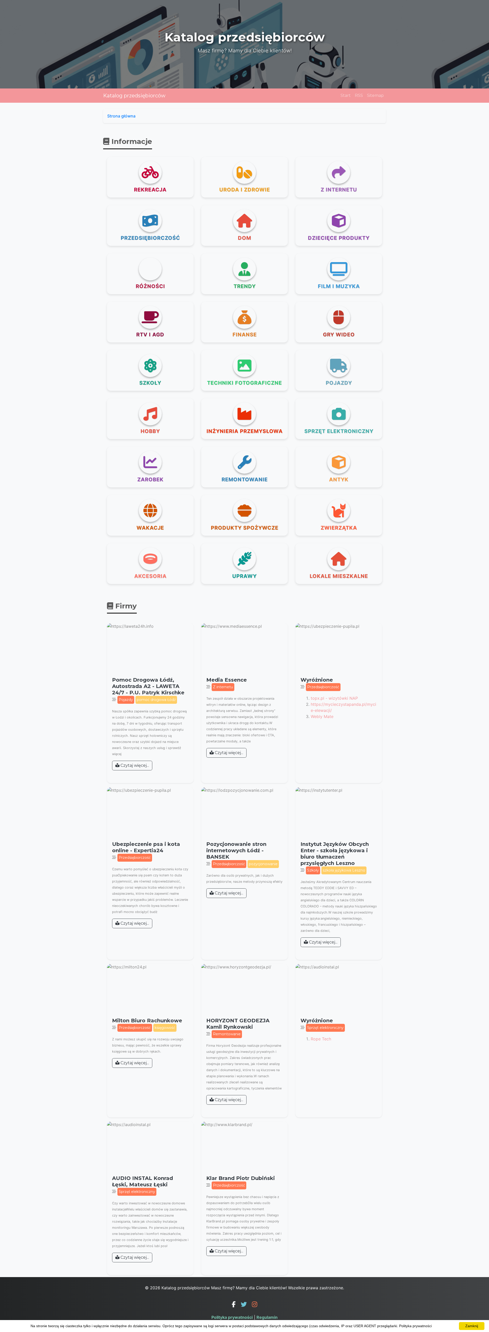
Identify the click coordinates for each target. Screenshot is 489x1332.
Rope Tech (321, 1038)
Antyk (338, 479)
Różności (150, 286)
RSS (359, 95)
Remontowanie (245, 479)
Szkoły (150, 383)
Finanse (245, 335)
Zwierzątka (339, 528)
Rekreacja (150, 190)
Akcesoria (150, 576)
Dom (244, 238)
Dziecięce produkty (339, 238)
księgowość (165, 1027)
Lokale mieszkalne (339, 576)
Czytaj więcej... (134, 765)
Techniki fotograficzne (244, 383)
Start (346, 95)
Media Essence (226, 680)
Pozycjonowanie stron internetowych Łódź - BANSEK (236, 850)
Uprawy (244, 576)
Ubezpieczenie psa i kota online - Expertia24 (146, 847)
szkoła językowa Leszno (344, 870)
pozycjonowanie (263, 864)
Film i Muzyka (339, 286)
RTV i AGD (150, 335)
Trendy (245, 286)
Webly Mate (322, 716)
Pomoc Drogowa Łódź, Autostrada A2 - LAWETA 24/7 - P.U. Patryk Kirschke (148, 686)
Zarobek (150, 479)
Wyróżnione (317, 680)
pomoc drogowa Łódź (156, 699)
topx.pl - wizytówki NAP (334, 698)
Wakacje (150, 528)
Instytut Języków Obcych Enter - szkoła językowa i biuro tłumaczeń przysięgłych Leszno (335, 853)
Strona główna (121, 115)
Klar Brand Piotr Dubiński (240, 1178)
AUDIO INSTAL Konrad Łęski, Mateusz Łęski (142, 1181)
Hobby (150, 431)
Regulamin (267, 1317)
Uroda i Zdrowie (244, 190)
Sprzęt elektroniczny (338, 431)
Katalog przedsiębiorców (134, 96)
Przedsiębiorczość (150, 238)
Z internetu (339, 190)
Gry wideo (339, 335)
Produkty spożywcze (244, 528)
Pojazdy (339, 383)
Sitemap (375, 95)
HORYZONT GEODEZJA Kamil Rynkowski (237, 1023)
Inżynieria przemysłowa (245, 431)
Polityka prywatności (232, 1317)
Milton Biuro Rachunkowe (147, 1020)
